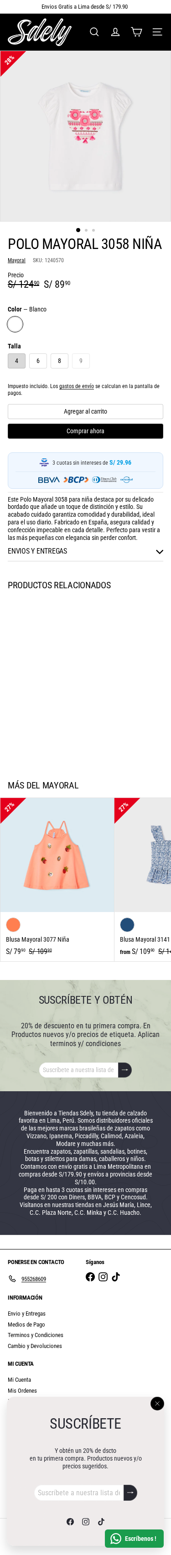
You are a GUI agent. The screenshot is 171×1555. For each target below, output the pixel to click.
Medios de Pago (26, 1324)
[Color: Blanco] (13, 724)
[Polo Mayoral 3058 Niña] (57, 679)
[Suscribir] (130, 1493)
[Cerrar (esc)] (157, 1403)
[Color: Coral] (13, 924)
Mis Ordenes (22, 1390)
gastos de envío (76, 386)
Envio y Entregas (27, 1313)
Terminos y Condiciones (35, 1335)
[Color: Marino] (127, 924)
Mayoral (60, 785)
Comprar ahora (85, 431)
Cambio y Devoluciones (35, 1345)
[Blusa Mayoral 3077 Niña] (57, 879)
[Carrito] (136, 32)
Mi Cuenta (19, 1379)
